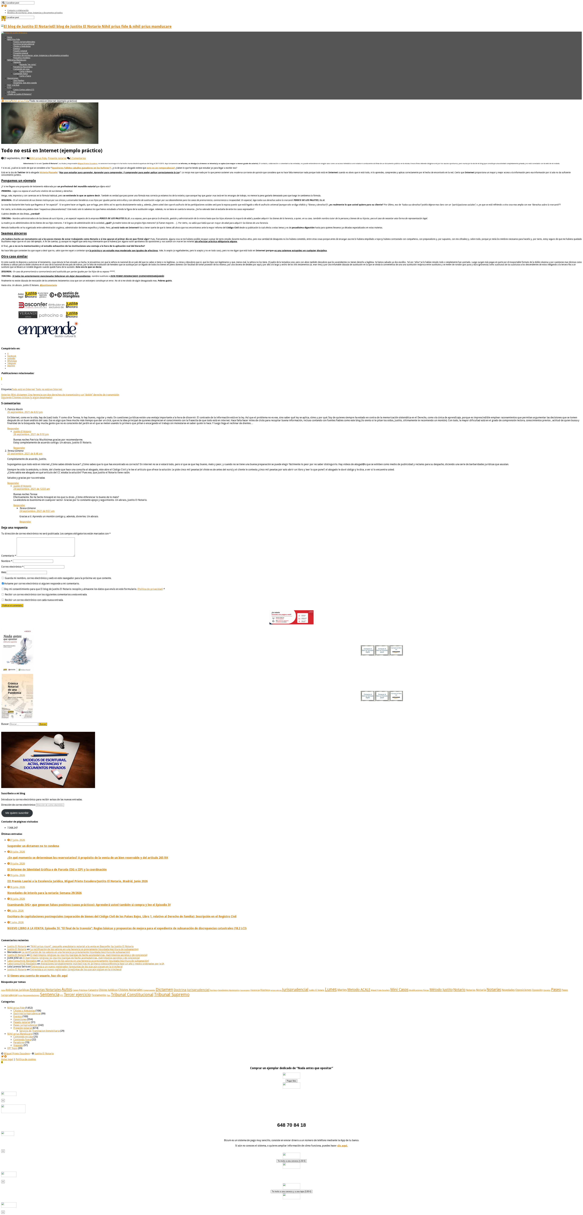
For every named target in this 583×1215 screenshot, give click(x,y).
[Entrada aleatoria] (2, 98)
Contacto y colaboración (18, 10)
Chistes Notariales (130, 990)
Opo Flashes (18, 80)
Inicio (9, 37)
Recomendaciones (31, 995)
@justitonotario (48, 285)
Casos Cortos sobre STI (23, 89)
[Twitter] (2, 5)
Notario (459, 990)
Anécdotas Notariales (45, 990)
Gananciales (245, 990)
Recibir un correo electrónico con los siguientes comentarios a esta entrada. (46, 594)
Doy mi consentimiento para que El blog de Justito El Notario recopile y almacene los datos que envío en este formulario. (84, 589)
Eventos (16, 48)
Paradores (18, 1042)
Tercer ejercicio (77, 994)
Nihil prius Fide (20, 101)
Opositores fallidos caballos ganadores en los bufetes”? (81, 168)
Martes (342, 990)
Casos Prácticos (80, 990)
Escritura (213, 990)
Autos (66, 989)
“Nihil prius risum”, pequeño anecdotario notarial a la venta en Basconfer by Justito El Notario (82, 946)
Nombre (6, 561)
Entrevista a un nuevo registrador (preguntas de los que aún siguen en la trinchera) (77, 966)
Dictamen (164, 989)
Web (3, 572)
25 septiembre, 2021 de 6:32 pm (25, 412)
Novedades (508, 989)
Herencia (255, 990)
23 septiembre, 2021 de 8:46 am (24, 453)
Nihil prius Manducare (16, 60)
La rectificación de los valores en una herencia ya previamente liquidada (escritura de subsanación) (84, 949)
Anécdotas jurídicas (17, 989)
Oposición (537, 990)
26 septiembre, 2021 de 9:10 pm (31, 434)
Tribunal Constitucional (132, 994)
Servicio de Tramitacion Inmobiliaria (39, 1030)
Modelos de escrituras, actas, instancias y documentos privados (35, 13)
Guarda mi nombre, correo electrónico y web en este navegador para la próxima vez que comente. (58, 578)
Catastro (93, 989)
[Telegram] (5, 5)
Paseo (556, 989)
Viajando (17, 62)
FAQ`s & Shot (13, 85)
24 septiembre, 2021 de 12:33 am (31, 488)
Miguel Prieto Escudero (380, 990)
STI (61, 995)
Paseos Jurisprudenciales (24, 42)
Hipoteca (265, 990)
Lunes (331, 989)
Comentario (8, 555)
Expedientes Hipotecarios (229, 990)
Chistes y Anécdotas (22, 46)
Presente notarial (20, 53)
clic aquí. (342, 1145)
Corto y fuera (25, 76)
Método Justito (441, 990)
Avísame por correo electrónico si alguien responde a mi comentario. (41, 583)
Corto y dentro (25, 71)
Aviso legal (7, 1059)
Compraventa (149, 990)
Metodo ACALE (358, 990)
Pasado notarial (20, 51)
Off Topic (11, 92)
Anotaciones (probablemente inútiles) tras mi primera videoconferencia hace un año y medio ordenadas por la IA (102, 963)
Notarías (494, 989)
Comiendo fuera (20, 73)
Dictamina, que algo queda (25, 83)
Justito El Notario (22, 431)
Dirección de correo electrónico (18, 804)
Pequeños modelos (21, 58)
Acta (3, 990)
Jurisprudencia (275, 990)
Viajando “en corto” (27, 64)
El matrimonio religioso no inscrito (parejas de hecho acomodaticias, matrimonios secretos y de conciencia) (88, 955)
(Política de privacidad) (150, 589)
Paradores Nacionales (22, 67)
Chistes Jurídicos (108, 989)
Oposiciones (12, 78)
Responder (13, 428)
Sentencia (49, 994)
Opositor (547, 990)
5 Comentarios (78, 158)
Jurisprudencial (295, 989)
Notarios (470, 990)
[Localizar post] (3, 2)
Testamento (98, 995)
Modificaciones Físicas (419, 990)
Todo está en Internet (23, 389)
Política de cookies (26, 1059)
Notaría (481, 989)
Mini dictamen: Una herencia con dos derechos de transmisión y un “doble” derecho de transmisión (60, 394)
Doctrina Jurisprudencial (23, 44)
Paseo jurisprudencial (25, 1025)
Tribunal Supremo (171, 994)
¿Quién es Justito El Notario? (19, 94)
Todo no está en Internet (49, 389)
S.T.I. (9, 87)
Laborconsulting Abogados (22, 960)
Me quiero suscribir (17, 812)
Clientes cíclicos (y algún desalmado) (26, 397)
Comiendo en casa (21, 69)
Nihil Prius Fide (13, 39)
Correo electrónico (12, 566)
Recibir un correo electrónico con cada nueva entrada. (34, 600)
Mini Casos (399, 989)
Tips (108, 995)
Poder (20, 995)
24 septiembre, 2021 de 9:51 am (37, 511)
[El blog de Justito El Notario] (14, 33)
